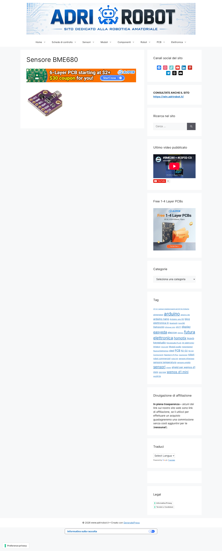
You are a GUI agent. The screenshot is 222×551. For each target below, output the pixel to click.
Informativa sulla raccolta (82, 531)
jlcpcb (190, 338)
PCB (159, 42)
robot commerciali (162, 358)
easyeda (160, 332)
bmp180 (181, 323)
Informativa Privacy (164, 503)
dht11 (178, 327)
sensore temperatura (164, 362)
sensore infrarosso (186, 358)
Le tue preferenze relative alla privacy (124, 531)
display (186, 326)
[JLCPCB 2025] (81, 81)
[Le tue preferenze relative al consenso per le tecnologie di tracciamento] (15, 546)
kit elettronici (188, 343)
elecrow (172, 332)
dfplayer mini (170, 327)
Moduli (104, 42)
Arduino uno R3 (177, 319)
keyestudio (159, 342)
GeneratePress (132, 522)
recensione (183, 355)
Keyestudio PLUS (174, 343)
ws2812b (157, 376)
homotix (180, 338)
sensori (159, 367)
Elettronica (177, 42)
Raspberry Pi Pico (171, 355)
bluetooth (174, 323)
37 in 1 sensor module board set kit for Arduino (171, 309)
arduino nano (161, 318)
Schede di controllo (62, 42)
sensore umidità (183, 362)
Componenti (124, 42)
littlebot (156, 347)
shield (168, 368)
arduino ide (185, 315)
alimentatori (158, 315)
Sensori (86, 42)
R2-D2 (184, 350)
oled (171, 350)
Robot (144, 42)
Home (39, 42)
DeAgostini (158, 327)
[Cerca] (191, 126)
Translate (171, 460)
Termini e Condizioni (164, 507)
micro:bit (164, 347)
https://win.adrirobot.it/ (168, 96)
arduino (172, 313)
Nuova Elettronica (160, 351)
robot (191, 354)
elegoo (180, 333)
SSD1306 (162, 372)
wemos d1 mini (177, 372)
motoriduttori (187, 347)
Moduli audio (175, 346)
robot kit (174, 359)
